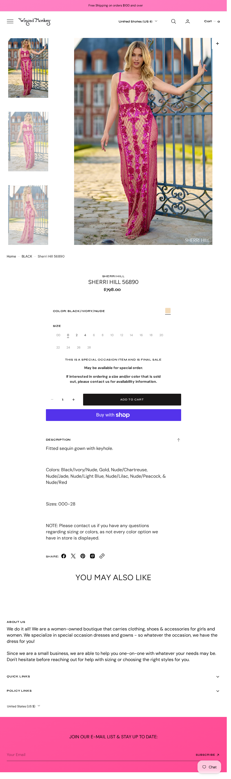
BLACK (27, 256)
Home (11, 256)
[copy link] (102, 557)
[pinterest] (83, 557)
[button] (9, 21)
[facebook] (63, 557)
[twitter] (73, 557)
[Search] (173, 21)
